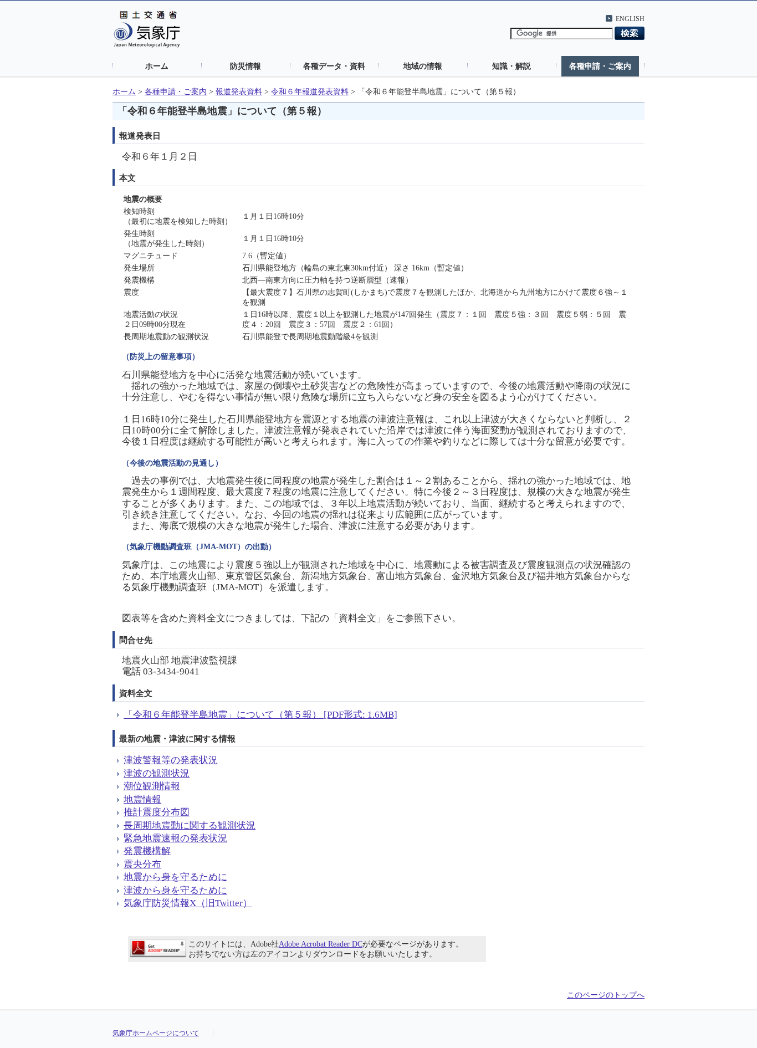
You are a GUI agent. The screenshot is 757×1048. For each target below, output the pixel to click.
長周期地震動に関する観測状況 (189, 825)
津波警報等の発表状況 (171, 760)
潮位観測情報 (152, 786)
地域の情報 (422, 66)
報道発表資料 (239, 92)
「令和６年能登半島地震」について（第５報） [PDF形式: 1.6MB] (260, 714)
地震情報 (142, 799)
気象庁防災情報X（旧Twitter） (188, 903)
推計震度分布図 (157, 812)
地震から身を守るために (175, 877)
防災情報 (245, 66)
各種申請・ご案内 (600, 66)
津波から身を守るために (175, 890)
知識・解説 (511, 66)
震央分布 (142, 864)
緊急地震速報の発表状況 (175, 838)
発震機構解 (147, 851)
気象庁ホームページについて (155, 1033)
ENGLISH (630, 19)
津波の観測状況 (157, 773)
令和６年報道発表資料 (310, 92)
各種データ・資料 (334, 66)
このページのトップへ (606, 995)
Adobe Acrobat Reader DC (320, 944)
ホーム (156, 66)
